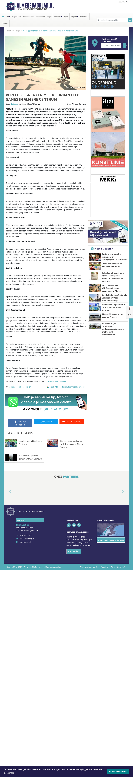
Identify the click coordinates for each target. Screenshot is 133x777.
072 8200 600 (26, 535)
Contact (5, 23)
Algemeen (16, 17)
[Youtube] (74, 525)
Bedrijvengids (28, 17)
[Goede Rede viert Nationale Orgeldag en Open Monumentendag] (95, 298)
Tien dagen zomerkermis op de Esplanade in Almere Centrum (71, 444)
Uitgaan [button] (74, 17)
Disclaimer (105, 567)
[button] (7, 492)
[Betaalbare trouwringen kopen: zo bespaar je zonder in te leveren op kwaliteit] (95, 276)
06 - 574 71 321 (56, 409)
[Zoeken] (130, 20)
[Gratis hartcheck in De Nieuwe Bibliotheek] (95, 266)
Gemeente (40, 17)
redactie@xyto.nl (27, 539)
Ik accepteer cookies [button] (118, 771)
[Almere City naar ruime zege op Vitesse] (95, 317)
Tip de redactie (73, 421)
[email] (129, 315)
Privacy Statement (118, 567)
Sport (66, 17)
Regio (49, 17)
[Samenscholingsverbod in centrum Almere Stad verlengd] (95, 307)
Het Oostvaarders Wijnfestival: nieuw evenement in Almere (112, 288)
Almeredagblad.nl (35, 5)
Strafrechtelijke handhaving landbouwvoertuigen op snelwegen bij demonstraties (113, 329)
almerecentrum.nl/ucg (57, 381)
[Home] (3, 16)
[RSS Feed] (79, 525)
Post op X (47, 421)
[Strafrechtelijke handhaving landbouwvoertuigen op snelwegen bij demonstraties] (95, 326)
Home (10, 31)
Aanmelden (73, 551)
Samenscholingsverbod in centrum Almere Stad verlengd (113, 307)
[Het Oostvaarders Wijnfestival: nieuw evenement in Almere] (95, 288)
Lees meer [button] (9, 773)
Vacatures (84, 17)
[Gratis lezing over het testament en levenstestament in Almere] (95, 257)
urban (21, 387)
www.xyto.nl (25, 542)
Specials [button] (57, 17)
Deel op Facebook (20, 423)
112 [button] (7, 17)
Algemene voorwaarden (89, 567)
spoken (28, 387)
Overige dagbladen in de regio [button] (111, 540)
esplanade (13, 387)
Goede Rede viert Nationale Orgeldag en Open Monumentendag (114, 298)
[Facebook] (69, 525)
